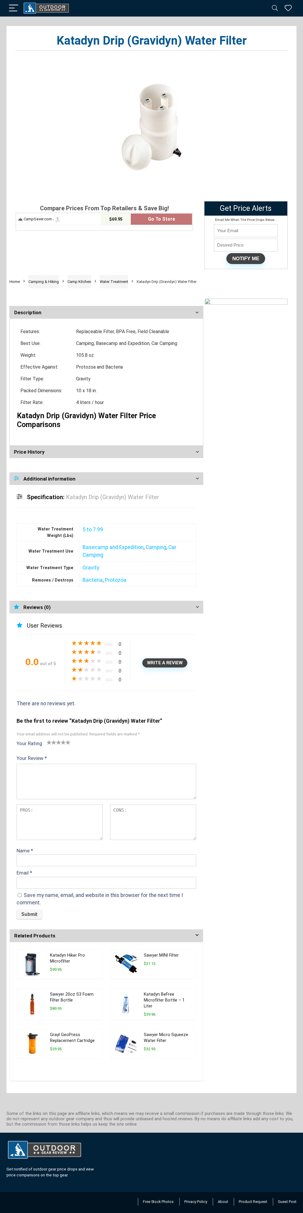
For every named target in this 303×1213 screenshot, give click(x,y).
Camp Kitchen (79, 281)
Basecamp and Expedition (113, 547)
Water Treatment (114, 281)
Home (14, 281)
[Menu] (14, 8)
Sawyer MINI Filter (161, 955)
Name (25, 851)
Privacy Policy (195, 1201)
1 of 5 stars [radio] (49, 742)
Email (24, 873)
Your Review (32, 758)
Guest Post (287, 1201)
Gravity (91, 568)
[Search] (275, 8)
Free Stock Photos (158, 1201)
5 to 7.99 (93, 530)
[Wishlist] (288, 8)
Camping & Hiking (43, 281)
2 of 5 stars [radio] (51, 742)
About (223, 1201)
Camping (156, 547)
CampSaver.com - (39, 219)
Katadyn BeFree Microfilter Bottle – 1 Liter (164, 1000)
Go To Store (161, 219)
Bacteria (93, 580)
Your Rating (29, 743)
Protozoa (115, 580)
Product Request (253, 1201)
